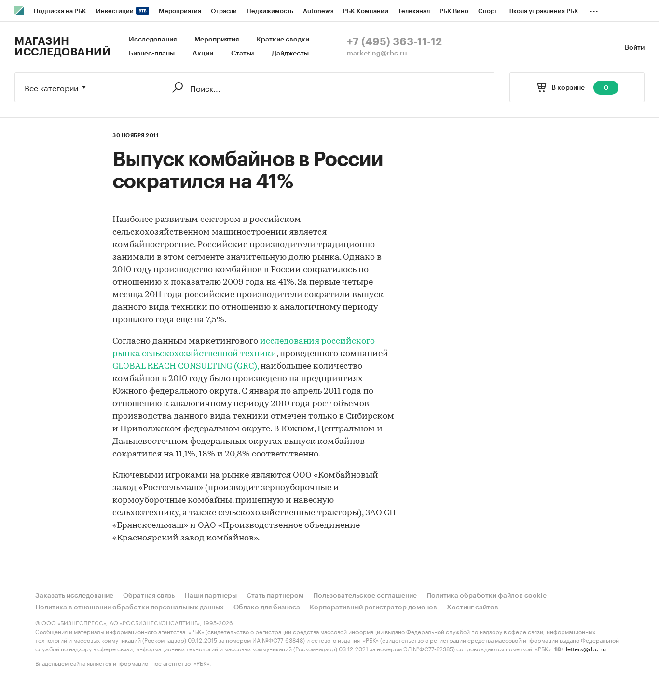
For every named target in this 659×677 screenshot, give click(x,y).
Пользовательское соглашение (365, 596)
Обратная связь (149, 596)
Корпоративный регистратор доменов (373, 607)
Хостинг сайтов (472, 607)
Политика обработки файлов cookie (486, 596)
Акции (202, 53)
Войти (635, 47)
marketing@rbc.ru (377, 53)
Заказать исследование (74, 596)
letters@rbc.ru (586, 648)
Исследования (153, 39)
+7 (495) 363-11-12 (394, 42)
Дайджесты (290, 53)
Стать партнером (275, 596)
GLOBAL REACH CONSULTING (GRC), (185, 366)
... (594, 9)
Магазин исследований (62, 46)
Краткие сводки (283, 39)
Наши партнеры (210, 596)
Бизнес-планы (152, 53)
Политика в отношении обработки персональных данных (129, 607)
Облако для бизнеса (266, 607)
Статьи (242, 53)
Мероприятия (216, 39)
